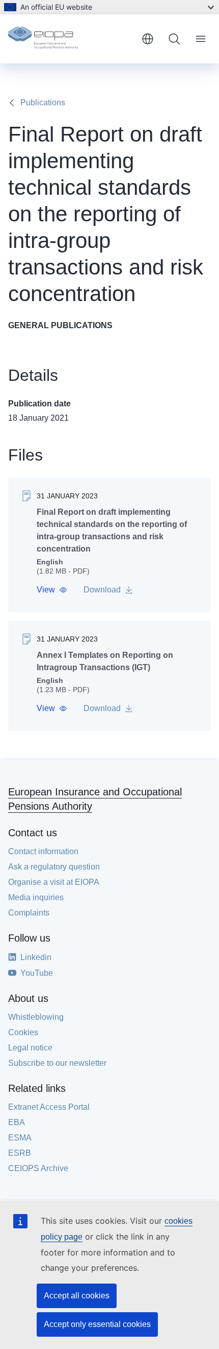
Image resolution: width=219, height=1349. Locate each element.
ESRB (19, 1153)
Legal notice (30, 1047)
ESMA (20, 1137)
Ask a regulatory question (54, 866)
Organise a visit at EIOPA (53, 882)
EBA (16, 1122)
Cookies (23, 1032)
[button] (52, 590)
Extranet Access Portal (49, 1107)
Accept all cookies (77, 1295)
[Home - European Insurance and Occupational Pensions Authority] (70, 39)
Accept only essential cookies (97, 1324)
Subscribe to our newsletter (57, 1063)
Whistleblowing (36, 1017)
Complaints (28, 912)
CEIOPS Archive (38, 1168)
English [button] (147, 39)
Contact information (43, 851)
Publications (42, 102)
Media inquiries (36, 897)
